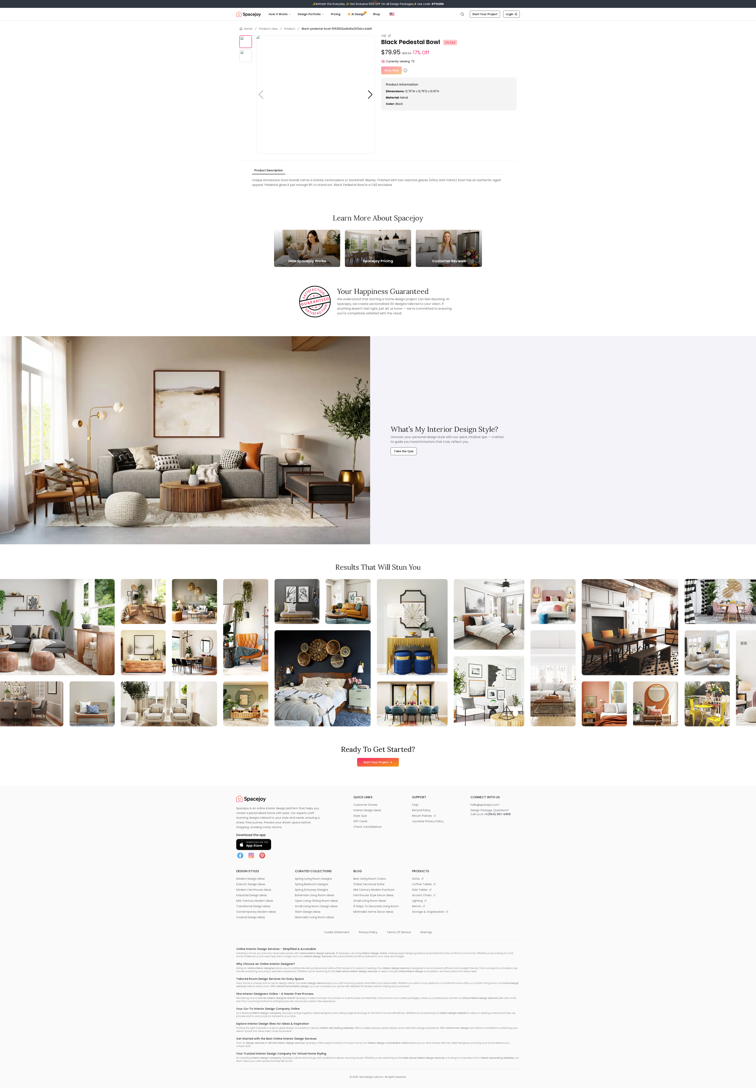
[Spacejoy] (248, 14)
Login (509, 14)
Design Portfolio (309, 14)
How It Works (278, 14)
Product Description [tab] (268, 170)
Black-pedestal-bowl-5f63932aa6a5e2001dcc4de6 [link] (337, 29)
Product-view (268, 29)
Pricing (335, 14)
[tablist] (268, 170)
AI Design (358, 14)
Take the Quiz (403, 451)
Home (248, 29)
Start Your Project (485, 14)
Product (289, 29)
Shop (376, 14)
